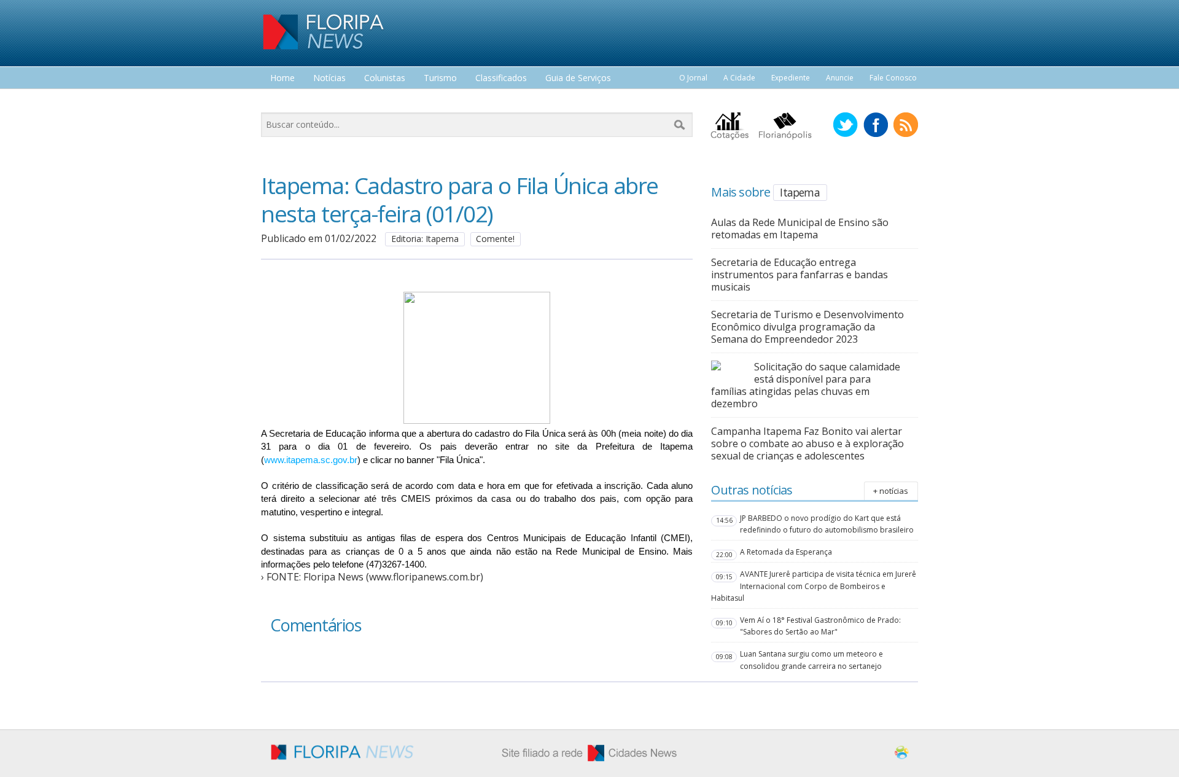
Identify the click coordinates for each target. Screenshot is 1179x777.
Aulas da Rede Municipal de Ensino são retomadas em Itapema (800, 228)
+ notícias (890, 490)
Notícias (329, 78)
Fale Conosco (893, 77)
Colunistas (384, 78)
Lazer (281, 101)
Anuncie (840, 77)
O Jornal (693, 77)
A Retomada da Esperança (786, 552)
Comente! (495, 238)
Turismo (440, 78)
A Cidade (739, 77)
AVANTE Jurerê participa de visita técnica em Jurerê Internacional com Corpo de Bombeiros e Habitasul (813, 586)
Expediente (790, 77)
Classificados (501, 78)
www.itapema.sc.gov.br (310, 460)
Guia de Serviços (578, 78)
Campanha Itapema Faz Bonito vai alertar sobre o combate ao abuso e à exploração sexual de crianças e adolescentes (807, 443)
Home (282, 78)
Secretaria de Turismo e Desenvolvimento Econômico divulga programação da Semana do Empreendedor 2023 (807, 327)
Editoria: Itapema (425, 238)
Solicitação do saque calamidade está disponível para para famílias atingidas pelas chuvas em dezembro (805, 385)
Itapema (799, 192)
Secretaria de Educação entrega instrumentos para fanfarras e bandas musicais (799, 275)
